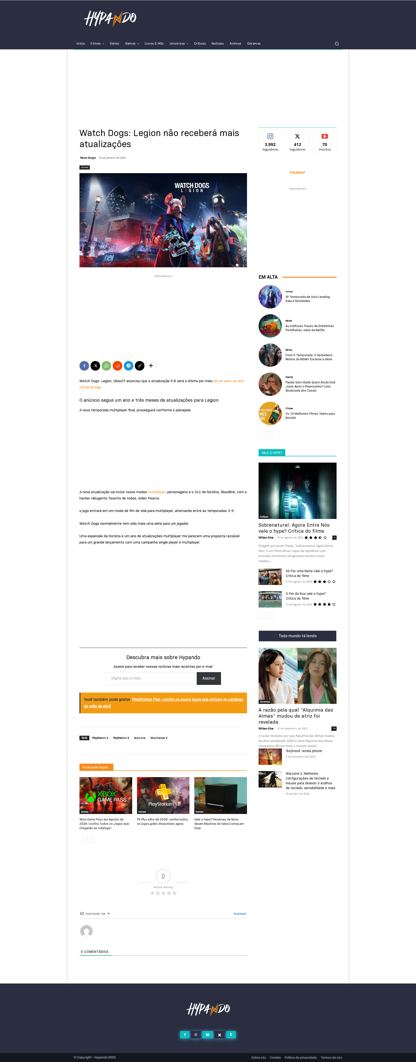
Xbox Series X (158, 738)
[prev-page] (82, 839)
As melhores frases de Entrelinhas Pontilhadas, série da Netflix (310, 328)
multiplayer (156, 492)
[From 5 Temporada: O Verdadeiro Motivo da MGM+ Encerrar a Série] (270, 355)
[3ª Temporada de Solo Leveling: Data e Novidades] (270, 296)
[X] (95, 366)
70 (334, 728)
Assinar (208, 678)
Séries (289, 321)
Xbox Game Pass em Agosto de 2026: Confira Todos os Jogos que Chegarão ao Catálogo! (104, 823)
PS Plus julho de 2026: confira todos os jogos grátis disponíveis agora (162, 821)
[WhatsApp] (106, 366)
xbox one (140, 738)
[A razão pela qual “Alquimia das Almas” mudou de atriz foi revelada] (298, 676)
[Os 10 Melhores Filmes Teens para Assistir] (270, 413)
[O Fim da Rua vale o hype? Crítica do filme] (270, 599)
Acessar (239, 913)
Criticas (264, 516)
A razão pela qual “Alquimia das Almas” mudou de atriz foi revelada (296, 716)
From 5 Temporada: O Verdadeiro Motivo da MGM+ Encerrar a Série (309, 357)
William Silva (266, 537)
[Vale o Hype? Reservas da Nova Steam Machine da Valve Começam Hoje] (220, 795)
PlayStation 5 (121, 738)
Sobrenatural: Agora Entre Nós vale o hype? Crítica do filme (294, 528)
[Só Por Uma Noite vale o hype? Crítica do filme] (270, 577)
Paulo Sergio (88, 157)
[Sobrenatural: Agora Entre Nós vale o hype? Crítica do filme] (298, 491)
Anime (289, 291)
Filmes (289, 408)
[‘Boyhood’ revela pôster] (270, 756)
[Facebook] (84, 366)
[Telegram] (128, 366)
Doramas (265, 701)
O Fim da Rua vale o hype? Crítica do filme (306, 596)
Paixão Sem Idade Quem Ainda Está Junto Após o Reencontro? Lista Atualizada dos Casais (310, 386)
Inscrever (325, 134)
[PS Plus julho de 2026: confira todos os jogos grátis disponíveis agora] (163, 795)
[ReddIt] (117, 366)
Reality (289, 377)
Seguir (270, 134)
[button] (336, 43)
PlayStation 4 (100, 738)
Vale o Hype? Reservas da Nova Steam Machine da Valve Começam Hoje (219, 823)
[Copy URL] (139, 366)
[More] (151, 366)
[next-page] (90, 839)
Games (84, 167)
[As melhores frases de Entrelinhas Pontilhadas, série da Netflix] (270, 326)
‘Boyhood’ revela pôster (304, 751)
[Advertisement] (208, 85)
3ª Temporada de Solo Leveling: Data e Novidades (308, 299)
